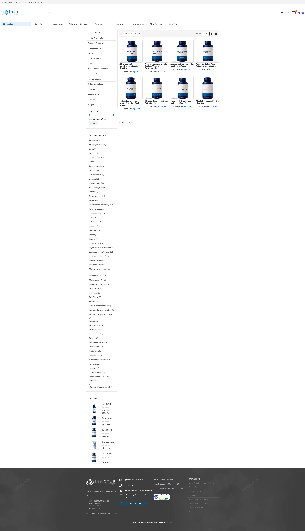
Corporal (92, 170)
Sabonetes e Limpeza (96, 342)
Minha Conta (32, 2)
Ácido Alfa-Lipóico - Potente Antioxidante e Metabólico (206, 65)
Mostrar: (198, 34)
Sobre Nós (193, 487)
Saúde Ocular (94, 351)
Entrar (42, 2)
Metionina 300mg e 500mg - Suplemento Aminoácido (181, 102)
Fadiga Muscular (95, 196)
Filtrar (94, 123)
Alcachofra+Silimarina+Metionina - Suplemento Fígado (183, 65)
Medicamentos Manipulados (99, 269)
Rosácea (92, 338)
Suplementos (100, 24)
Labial (91, 235)
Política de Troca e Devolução (199, 504)
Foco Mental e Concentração (100, 205)
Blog (25, 2)
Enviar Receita (13, 2)
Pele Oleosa (93, 297)
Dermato (38, 24)
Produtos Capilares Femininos (100, 310)
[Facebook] (121, 503)
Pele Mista (93, 293)
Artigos (90, 104)
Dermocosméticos (96, 175)
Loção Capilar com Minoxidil (99, 247)
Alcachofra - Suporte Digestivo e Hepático (207, 102)
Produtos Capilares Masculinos (100, 314)
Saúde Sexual (94, 355)
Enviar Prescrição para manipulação (201, 483)
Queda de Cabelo (95, 334)
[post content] (131, 51)
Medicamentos (119, 24)
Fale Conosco (194, 495)
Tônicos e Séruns (95, 372)
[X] (126, 503)
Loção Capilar (94, 243)
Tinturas (92, 368)
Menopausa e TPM (96, 280)
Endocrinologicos (95, 84)
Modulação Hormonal (97, 284)
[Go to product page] (94, 408)
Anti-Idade (93, 140)
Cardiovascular (94, 157)
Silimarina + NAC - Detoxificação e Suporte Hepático (128, 66)
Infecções (92, 230)
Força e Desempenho (97, 209)
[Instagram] (135, 503)
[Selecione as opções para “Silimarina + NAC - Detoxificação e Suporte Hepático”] (139, 43)
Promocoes (93, 321)
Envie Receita (93, 99)
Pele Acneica (94, 288)
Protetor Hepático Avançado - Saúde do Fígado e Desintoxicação (156, 66)
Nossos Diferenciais (196, 512)
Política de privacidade (197, 508)
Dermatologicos (94, 58)
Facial (90, 63)
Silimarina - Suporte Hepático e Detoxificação (156, 102)
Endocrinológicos (95, 187)
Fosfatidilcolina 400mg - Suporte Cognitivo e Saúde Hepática (129, 103)
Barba (91, 149)
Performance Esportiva (78, 24)
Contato (4, 2)
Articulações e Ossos (97, 144)
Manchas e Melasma (96, 265)
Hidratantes (93, 222)
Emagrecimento (56, 24)
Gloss (91, 217)
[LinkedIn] (140, 503)
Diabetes (92, 179)
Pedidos (91, 89)
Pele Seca (92, 301)
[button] (211, 34)
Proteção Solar (94, 325)
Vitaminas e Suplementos (98, 387)
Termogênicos (94, 364)
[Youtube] (130, 503)
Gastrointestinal (95, 213)
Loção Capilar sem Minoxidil (99, 252)
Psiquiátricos (94, 329)
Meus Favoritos (156, 24)
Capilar (90, 53)
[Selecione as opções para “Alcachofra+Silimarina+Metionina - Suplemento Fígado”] (190, 43)
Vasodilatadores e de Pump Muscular (99, 378)
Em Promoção (97, 38)
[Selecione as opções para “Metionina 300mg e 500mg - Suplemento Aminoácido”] (190, 80)
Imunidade (93, 226)
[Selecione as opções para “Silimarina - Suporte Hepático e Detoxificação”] (165, 80)
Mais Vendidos (138, 24)
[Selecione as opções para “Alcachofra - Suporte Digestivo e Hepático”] (215, 80)
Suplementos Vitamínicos (98, 359)
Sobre (20, 2)
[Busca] (70, 12)
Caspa (91, 162)
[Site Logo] (14, 12)
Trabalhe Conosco (195, 491)
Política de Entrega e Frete (198, 499)
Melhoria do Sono (95, 276)
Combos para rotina (96, 166)
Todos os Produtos (95, 43)
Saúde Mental (94, 347)
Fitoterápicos (94, 200)
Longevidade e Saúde (97, 256)
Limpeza (92, 239)
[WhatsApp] (145, 503)
